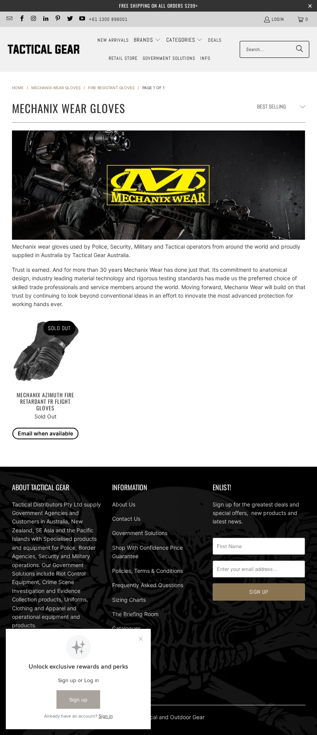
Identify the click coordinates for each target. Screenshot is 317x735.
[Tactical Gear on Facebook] (21, 19)
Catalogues (126, 628)
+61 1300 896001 (108, 19)
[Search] (299, 49)
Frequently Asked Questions (147, 585)
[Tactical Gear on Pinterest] (57, 19)
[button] (147, 40)
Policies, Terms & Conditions (147, 570)
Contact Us (126, 518)
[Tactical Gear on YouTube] (81, 19)
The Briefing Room (135, 614)
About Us (123, 504)
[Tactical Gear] (43, 49)
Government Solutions (139, 533)
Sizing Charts (129, 599)
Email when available (45, 433)
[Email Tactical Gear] (9, 19)
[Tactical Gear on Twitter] (69, 19)
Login (278, 19)
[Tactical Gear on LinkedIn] (45, 19)
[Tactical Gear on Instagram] (33, 19)
